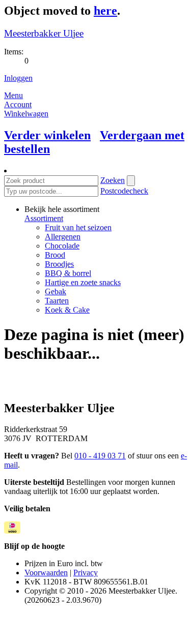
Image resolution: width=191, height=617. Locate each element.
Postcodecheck (124, 191)
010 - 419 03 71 (100, 455)
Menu (13, 95)
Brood (55, 255)
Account (18, 104)
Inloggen (18, 78)
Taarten (57, 300)
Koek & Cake (67, 309)
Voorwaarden (46, 572)
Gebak (55, 291)
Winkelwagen (26, 113)
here (105, 10)
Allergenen (62, 236)
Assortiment (43, 218)
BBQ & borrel (68, 273)
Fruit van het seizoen (78, 227)
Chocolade (62, 245)
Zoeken (112, 180)
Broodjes (59, 264)
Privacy (85, 572)
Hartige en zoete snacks (83, 282)
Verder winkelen (47, 135)
